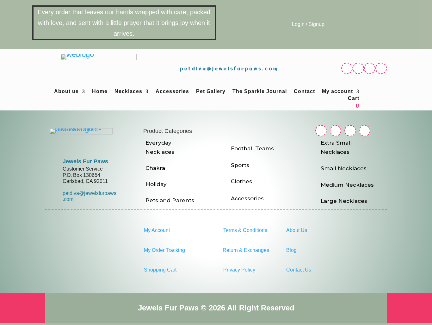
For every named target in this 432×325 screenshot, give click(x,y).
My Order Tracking (164, 250)
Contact (304, 91)
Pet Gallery (210, 91)
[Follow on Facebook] (347, 68)
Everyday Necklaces (159, 147)
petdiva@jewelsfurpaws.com (229, 69)
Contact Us (298, 269)
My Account (157, 230)
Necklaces (128, 91)
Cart (353, 98)
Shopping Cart (160, 269)
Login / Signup (308, 24)
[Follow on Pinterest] (369, 68)
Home (100, 91)
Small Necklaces (344, 168)
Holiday (156, 184)
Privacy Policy (239, 269)
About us (66, 91)
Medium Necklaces (347, 185)
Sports (240, 165)
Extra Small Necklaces (336, 147)
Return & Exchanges (246, 250)
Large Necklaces (344, 201)
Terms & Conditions (245, 230)
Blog (291, 250)
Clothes (241, 181)
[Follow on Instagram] (358, 68)
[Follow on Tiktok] (381, 68)
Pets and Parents (169, 200)
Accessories (172, 91)
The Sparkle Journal (259, 91)
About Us (296, 230)
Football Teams (252, 148)
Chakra (155, 168)
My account (337, 91)
